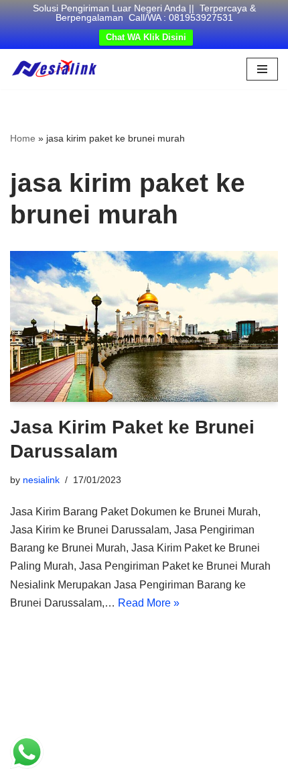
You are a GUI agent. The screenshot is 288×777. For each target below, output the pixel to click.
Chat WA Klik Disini (146, 37)
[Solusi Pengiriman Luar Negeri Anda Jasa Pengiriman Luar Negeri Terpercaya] (54, 69)
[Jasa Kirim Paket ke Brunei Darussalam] (144, 326)
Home (22, 138)
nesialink (41, 479)
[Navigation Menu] (262, 69)
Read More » (148, 603)
